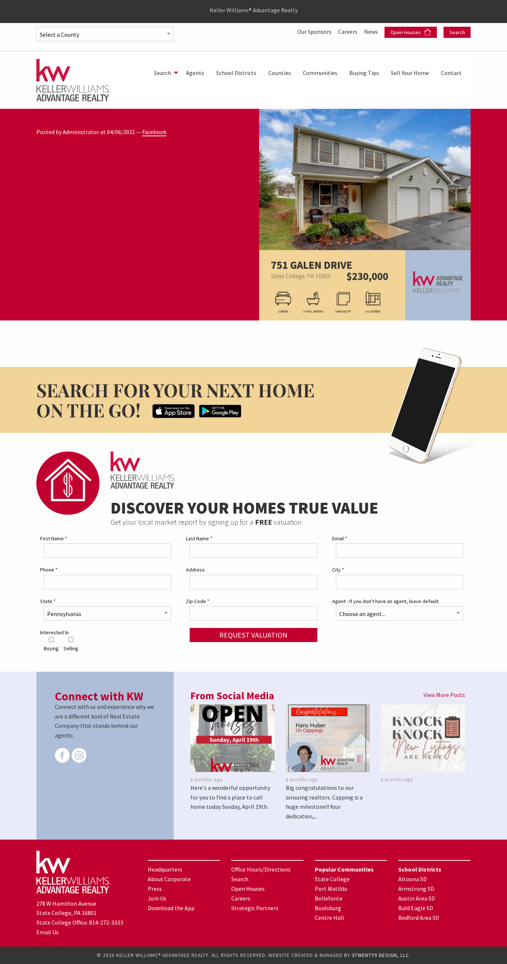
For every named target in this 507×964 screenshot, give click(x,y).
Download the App (171, 908)
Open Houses (406, 32)
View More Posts (444, 694)
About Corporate (169, 879)
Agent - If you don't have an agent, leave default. (385, 601)
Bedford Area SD (418, 917)
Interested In (54, 632)
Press (155, 888)
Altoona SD (412, 879)
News (371, 31)
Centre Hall (329, 917)
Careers (348, 31)
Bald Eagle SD (415, 908)
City (338, 569)
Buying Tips (364, 72)
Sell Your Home (410, 72)
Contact (451, 72)
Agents (195, 72)
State (48, 601)
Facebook (154, 132)
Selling (70, 648)
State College (332, 879)
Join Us (157, 898)
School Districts (236, 72)
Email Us (47, 932)
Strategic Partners (254, 908)
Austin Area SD (416, 898)
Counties (279, 72)
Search (457, 32)
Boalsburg (328, 908)
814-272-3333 (106, 922)
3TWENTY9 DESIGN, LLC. (381, 955)
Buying (51, 648)
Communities (320, 72)
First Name (53, 538)
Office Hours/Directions (261, 869)
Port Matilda (331, 888)
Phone (49, 569)
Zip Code (197, 601)
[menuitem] (164, 73)
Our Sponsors (315, 31)
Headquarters (165, 869)
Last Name (199, 538)
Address (195, 569)
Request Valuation (253, 634)
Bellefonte (329, 898)
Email (339, 538)
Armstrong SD (416, 888)
